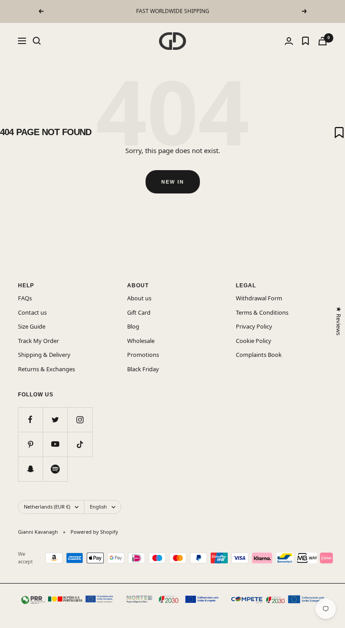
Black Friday (143, 369)
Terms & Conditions (262, 312)
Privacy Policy (254, 326)
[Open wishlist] (305, 41)
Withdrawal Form (259, 298)
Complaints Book (259, 355)
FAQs (25, 298)
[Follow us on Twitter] (55, 419)
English (98, 506)
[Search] (37, 41)
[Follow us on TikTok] (79, 444)
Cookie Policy (253, 341)
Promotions (143, 355)
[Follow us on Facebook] (30, 419)
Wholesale (141, 341)
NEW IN (172, 181)
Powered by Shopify (94, 531)
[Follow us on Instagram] (79, 419)
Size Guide (31, 326)
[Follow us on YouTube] (55, 444)
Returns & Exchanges (46, 369)
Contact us (32, 312)
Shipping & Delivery (44, 355)
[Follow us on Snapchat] (30, 469)
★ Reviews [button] (338, 320)
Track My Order (38, 341)
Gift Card (138, 312)
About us (139, 298)
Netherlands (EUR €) (47, 506)
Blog (133, 326)
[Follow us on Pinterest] (30, 444)
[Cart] (322, 41)
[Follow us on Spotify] (55, 469)
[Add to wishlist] (339, 132)
